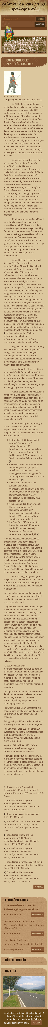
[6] (22, 501)
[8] (38, 534)
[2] (26, 315)
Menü (41, 24)
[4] (10, 461)
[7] (33, 519)
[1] (41, 100)
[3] (5, 333)
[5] (22, 479)
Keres (41, 19)
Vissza (39, 886)
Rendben (36, 1022)
